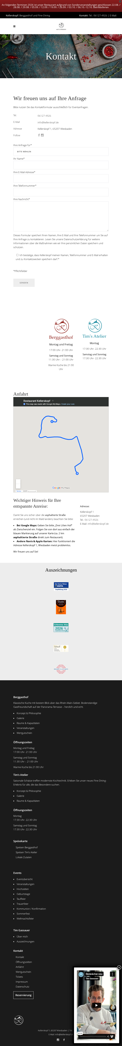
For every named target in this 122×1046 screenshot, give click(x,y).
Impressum (22, 981)
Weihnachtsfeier (25, 918)
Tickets (19, 976)
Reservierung (23, 995)
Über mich (22, 936)
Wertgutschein (24, 732)
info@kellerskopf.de (106, 19)
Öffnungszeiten (24, 962)
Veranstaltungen (25, 728)
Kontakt (20, 957)
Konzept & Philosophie (29, 713)
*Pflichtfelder (20, 271)
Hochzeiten (23, 889)
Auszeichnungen (25, 941)
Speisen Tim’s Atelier (26, 852)
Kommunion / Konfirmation (31, 908)
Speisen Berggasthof (27, 847)
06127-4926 (91, 519)
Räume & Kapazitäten (28, 723)
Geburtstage (23, 893)
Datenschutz (22, 986)
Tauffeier (21, 898)
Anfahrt (20, 966)
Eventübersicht (25, 879)
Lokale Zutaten (24, 857)
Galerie (20, 718)
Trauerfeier (22, 903)
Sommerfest (23, 913)
